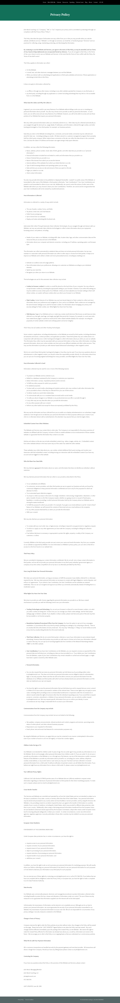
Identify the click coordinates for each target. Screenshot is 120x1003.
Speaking (72, 2)
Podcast (59, 2)
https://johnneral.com (40, 52)
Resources (65, 2)
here (51, 547)
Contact (96, 2)
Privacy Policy (21, 999)
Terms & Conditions (29, 999)
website (44, 614)
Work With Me (51, 2)
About (90, 2)
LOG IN (101, 2)
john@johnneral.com (34, 674)
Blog (86, 2)
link (92, 544)
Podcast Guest (80, 2)
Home (44, 2)
